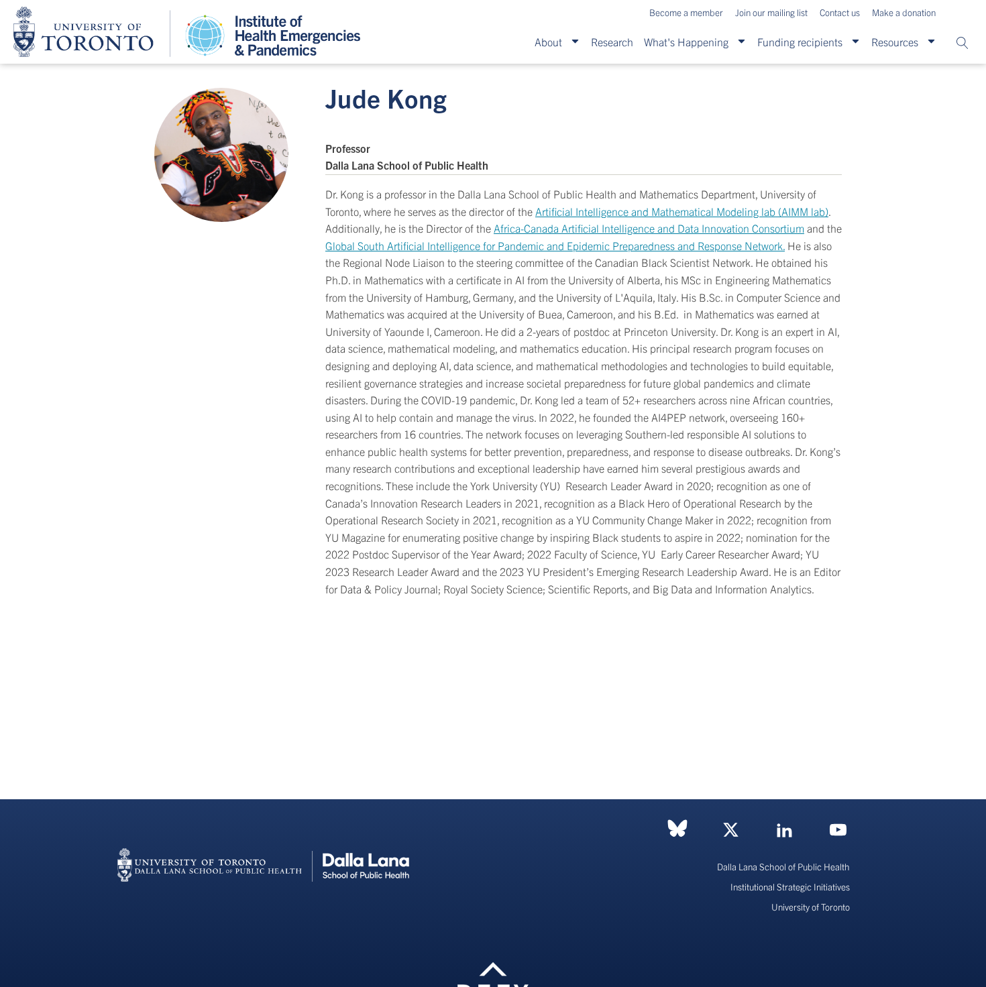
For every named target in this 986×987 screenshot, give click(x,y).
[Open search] (962, 43)
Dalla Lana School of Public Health (783, 866)
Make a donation (904, 12)
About (548, 41)
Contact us (840, 12)
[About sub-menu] (575, 41)
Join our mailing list (771, 12)
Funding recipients (799, 41)
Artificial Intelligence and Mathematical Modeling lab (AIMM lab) (681, 211)
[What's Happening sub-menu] (741, 41)
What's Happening (686, 41)
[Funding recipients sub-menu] (855, 41)
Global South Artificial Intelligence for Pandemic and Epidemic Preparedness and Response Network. (555, 245)
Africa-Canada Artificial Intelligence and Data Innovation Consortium (649, 228)
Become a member (686, 12)
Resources (894, 41)
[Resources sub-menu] (931, 41)
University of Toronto (810, 907)
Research (612, 41)
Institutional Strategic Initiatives (790, 886)
